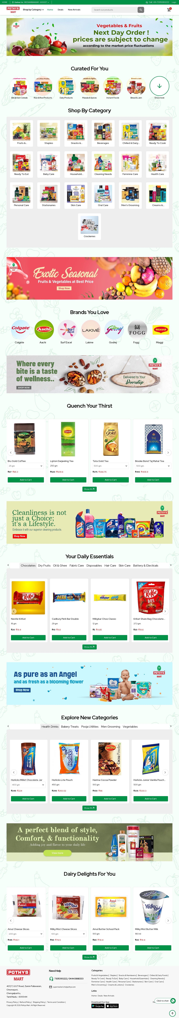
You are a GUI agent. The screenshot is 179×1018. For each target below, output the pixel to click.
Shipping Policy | (39, 1002)
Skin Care (148, 981)
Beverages (142, 975)
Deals (60, 9)
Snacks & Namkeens (127, 975)
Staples (113, 975)
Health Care (111, 981)
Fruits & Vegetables (99, 975)
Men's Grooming (98, 985)
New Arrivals (74, 9)
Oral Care (158, 981)
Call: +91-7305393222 (159, 2)
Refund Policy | (26, 1002)
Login (174, 2)
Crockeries (129, 985)
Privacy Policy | (13, 1002)
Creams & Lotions (115, 985)
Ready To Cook (97, 978)
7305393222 (60, 978)
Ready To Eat (111, 978)
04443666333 (76, 978)
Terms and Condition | (56, 1002)
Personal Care (124, 981)
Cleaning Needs (157, 978)
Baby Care (123, 978)
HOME (4, 2)
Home (50, 9)
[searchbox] (117, 10)
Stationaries (137, 981)
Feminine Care (97, 981)
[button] (11, 452)
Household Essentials (139, 978)
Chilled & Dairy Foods (158, 975)
